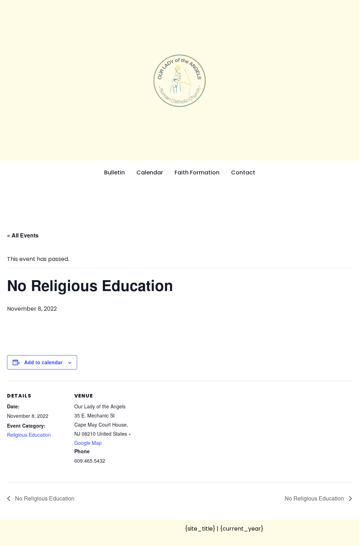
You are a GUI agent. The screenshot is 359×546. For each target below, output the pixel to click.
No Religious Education (44, 498)
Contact (243, 172)
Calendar (149, 172)
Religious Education (29, 434)
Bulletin (114, 172)
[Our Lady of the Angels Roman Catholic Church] (179, 80)
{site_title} (200, 529)
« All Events (23, 235)
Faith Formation (197, 172)
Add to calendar (43, 362)
